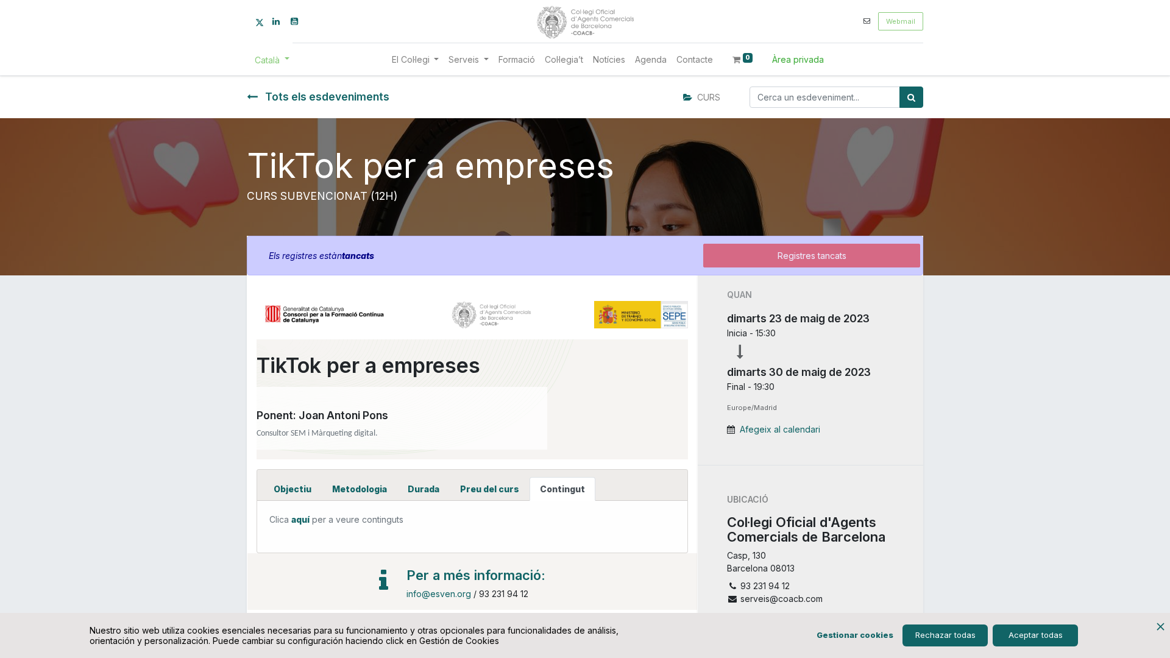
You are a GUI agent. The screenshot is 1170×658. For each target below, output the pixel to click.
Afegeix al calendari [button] (780, 429)
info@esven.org (438, 594)
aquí (300, 519)
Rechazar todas (945, 635)
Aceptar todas (1036, 635)
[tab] (292, 489)
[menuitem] (517, 59)
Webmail (900, 21)
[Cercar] (911, 97)
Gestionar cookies (855, 635)
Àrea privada (798, 59)
